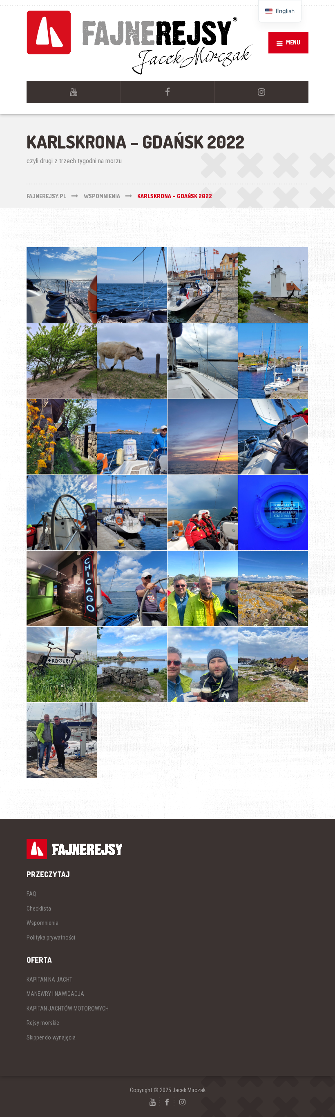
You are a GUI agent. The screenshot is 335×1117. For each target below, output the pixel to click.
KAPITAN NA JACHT (49, 979)
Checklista (39, 908)
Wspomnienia (42, 923)
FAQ (31, 894)
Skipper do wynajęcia (51, 1037)
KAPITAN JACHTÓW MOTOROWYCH (68, 1008)
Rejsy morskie (43, 1022)
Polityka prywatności (51, 937)
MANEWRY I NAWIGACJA (55, 994)
